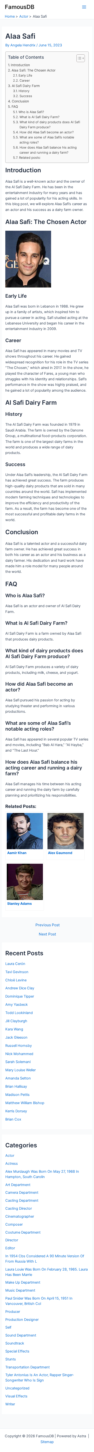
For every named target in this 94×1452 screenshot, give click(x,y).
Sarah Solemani (18, 1062)
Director (11, 1240)
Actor (9, 1155)
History (24, 91)
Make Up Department (22, 1282)
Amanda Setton (18, 1078)
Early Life (25, 75)
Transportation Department (27, 1367)
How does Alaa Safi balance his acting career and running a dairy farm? (48, 149)
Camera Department (21, 1192)
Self (8, 1327)
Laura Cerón (15, 964)
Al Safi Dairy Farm (26, 86)
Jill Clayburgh (16, 1021)
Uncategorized (17, 1388)
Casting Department (21, 1200)
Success (26, 96)
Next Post (47, 934)
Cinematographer (19, 1216)
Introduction (20, 65)
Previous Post (47, 925)
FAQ (15, 106)
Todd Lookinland (19, 1013)
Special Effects (17, 1351)
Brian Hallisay (16, 1086)
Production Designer (22, 1319)
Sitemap (47, 1442)
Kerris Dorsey (16, 1111)
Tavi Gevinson (16, 972)
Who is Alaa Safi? (31, 112)
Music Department (20, 1290)
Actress (11, 1163)
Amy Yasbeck (16, 1004)
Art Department (17, 1185)
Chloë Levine (16, 980)
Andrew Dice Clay (19, 988)
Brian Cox (13, 1119)
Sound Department (20, 1335)
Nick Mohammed (19, 1054)
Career (25, 80)
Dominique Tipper (19, 996)
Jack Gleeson (16, 1037)
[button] (78, 58)
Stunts (10, 1359)
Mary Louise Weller (20, 1070)
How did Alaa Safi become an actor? (47, 132)
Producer (12, 1311)
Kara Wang (14, 1029)
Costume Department (22, 1232)
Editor (10, 1248)
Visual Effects (16, 1396)
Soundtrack (14, 1343)
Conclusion (20, 101)
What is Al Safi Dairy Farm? (40, 117)
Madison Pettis (17, 1095)
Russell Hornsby (18, 1045)
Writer (10, 1404)
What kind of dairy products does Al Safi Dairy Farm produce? (50, 124)
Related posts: (30, 157)
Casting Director (18, 1208)
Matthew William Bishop (24, 1103)
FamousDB (19, 6)
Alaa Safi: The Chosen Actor (33, 70)
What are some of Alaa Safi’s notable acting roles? (47, 139)
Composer (14, 1224)
